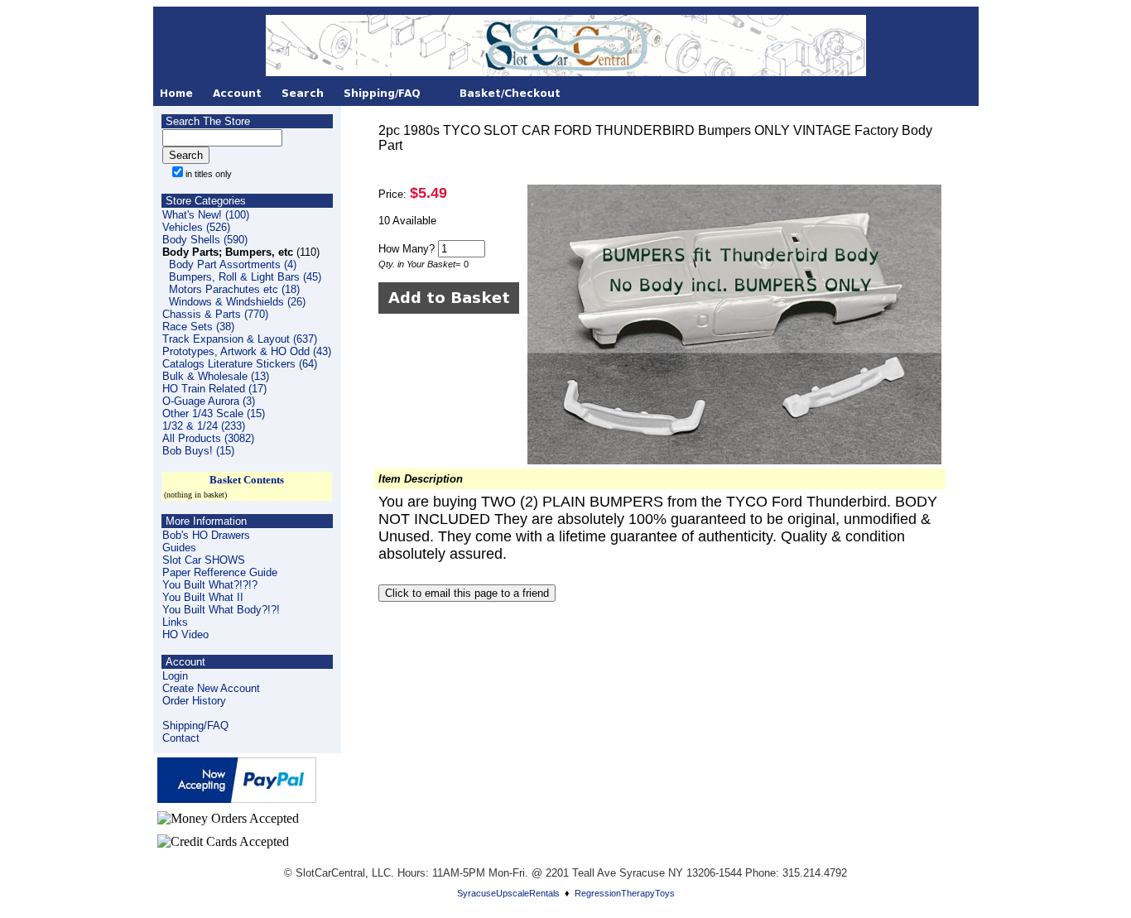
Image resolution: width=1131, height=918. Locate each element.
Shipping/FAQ (195, 725)
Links (175, 622)
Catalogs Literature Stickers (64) (239, 364)
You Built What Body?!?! (221, 609)
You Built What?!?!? (209, 585)
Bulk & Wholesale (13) (215, 376)
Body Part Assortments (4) (232, 264)
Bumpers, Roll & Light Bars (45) (245, 277)
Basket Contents (246, 479)
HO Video (185, 634)
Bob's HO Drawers (206, 535)
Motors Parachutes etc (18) (234, 289)
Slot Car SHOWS (203, 560)
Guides (179, 547)
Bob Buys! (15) (198, 451)
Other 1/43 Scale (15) (213, 413)
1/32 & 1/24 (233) (203, 426)
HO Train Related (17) (214, 388)
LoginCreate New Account (211, 682)
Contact (181, 738)
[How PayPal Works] (236, 798)
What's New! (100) (205, 215)
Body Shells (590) (205, 239)
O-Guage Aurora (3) (208, 401)
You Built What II (202, 597)
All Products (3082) (208, 438)
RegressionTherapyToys (625, 893)
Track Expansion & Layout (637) (239, 339)
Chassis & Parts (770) (215, 314)
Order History (194, 701)
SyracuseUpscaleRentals (508, 893)
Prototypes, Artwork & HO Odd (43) (246, 351)
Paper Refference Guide (219, 572)
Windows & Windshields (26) (237, 302)
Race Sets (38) (198, 326)
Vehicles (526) (196, 227)
